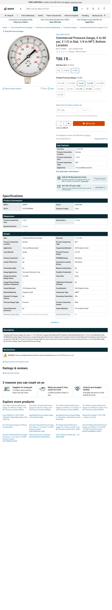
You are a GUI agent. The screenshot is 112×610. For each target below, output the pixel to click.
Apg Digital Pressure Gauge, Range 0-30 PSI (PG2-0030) (41, 416)
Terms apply (84, 181)
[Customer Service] (93, 9)
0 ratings (71, 52)
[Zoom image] (28, 60)
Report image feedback (13, 89)
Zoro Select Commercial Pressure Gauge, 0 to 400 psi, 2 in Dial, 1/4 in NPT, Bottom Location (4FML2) (14, 407)
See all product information (67, 171)
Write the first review (11, 373)
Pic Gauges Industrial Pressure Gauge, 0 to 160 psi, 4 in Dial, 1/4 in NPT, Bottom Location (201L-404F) (68, 427)
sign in (67, 2)
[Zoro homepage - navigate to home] (9, 9)
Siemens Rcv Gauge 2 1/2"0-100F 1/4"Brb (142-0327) (94, 416)
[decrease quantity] (58, 123)
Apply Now (89, 22)
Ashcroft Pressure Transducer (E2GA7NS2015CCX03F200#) (40, 436)
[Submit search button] (75, 9)
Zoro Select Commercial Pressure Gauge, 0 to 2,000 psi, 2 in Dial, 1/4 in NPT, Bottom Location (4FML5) (94, 407)
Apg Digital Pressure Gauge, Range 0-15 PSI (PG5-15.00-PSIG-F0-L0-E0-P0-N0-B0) (68, 417)
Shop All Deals (55, 22)
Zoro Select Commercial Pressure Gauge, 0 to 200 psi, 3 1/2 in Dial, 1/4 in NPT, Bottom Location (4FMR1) (68, 407)
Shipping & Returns (101, 139)
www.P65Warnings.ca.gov (65, 355)
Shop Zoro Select (21, 22)
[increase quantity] (68, 123)
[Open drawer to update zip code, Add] (20, 9)
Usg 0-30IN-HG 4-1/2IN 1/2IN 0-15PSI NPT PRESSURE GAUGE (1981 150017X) (15, 417)
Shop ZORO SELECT (63, 35)
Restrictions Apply (76, 2)
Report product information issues (17, 362)
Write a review (81, 52)
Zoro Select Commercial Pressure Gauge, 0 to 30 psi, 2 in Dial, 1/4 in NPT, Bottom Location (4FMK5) (40, 407)
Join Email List (100, 187)
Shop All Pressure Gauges (14, 31)
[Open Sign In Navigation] (98, 9)
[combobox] (51, 9)
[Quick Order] (87, 9)
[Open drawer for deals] (82, 9)
